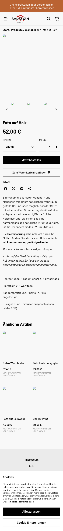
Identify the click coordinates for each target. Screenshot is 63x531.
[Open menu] (6, 19)
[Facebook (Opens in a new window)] (5, 188)
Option (7, 140)
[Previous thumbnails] (7, 109)
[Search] (48, 19)
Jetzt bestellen (31, 159)
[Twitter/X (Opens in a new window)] (13, 188)
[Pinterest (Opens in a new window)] (21, 188)
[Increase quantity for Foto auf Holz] (56, 147)
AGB (31, 465)
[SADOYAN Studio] (20, 19)
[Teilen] (29, 188)
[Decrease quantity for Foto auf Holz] (42, 147)
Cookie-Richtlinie (19, 501)
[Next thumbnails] (56, 109)
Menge (43, 140)
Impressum (31, 459)
